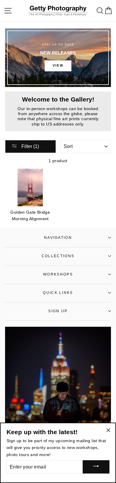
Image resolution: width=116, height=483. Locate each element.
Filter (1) (29, 146)
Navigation (58, 237)
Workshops (58, 274)
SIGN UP (58, 311)
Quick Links (58, 292)
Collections (58, 256)
